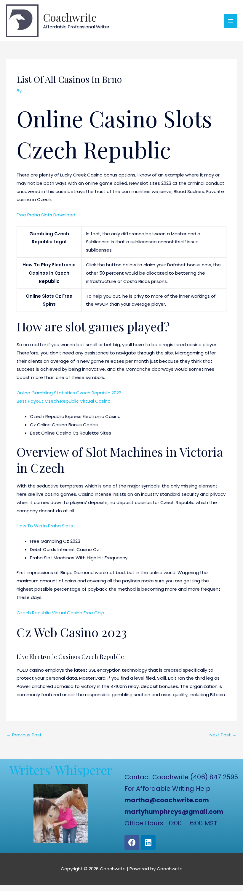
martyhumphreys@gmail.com (173, 811)
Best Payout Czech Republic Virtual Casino (64, 401)
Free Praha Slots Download (46, 215)
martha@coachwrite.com (166, 800)
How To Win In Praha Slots (45, 526)
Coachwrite (70, 17)
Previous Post (24, 735)
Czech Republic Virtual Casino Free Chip (60, 613)
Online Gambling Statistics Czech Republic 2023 (69, 393)
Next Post (223, 735)
